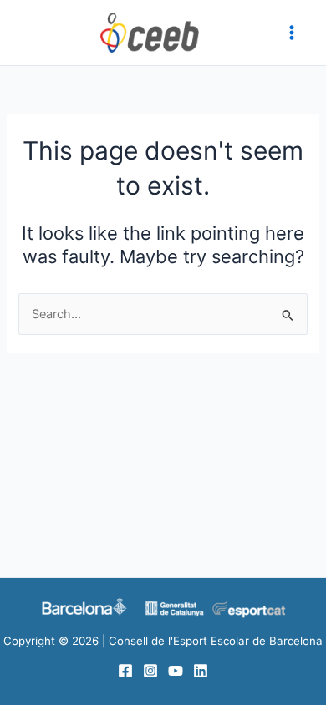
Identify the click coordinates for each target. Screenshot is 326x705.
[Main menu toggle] (291, 32)
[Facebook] (125, 670)
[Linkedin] (200, 670)
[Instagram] (150, 670)
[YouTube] (175, 670)
